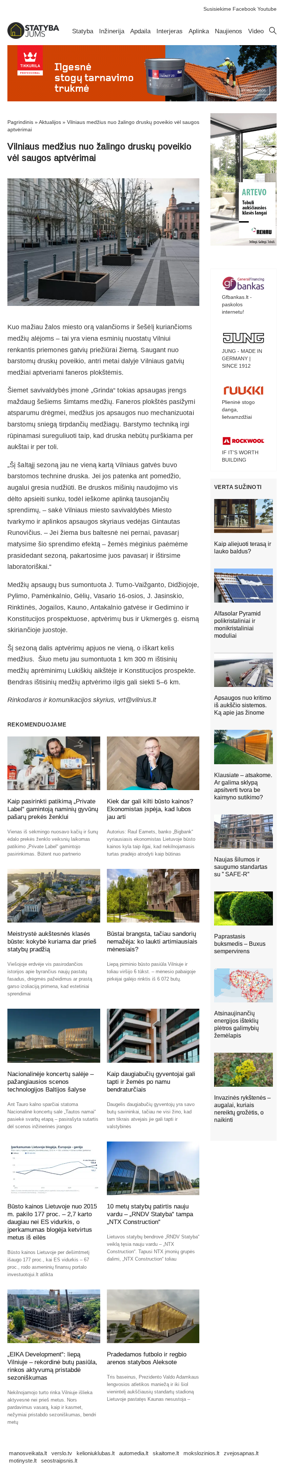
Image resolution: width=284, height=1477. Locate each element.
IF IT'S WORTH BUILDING (240, 456)
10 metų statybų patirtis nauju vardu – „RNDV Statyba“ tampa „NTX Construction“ (150, 1214)
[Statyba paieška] (273, 33)
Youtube (267, 9)
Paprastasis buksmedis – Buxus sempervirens (240, 943)
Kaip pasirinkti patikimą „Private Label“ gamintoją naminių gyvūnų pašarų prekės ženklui (52, 809)
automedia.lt (133, 1453)
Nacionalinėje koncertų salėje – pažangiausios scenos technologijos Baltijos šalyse (50, 1081)
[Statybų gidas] (33, 37)
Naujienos (228, 31)
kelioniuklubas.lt (96, 1453)
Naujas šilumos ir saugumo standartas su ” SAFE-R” (240, 866)
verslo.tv (61, 1453)
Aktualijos (50, 122)
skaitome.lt (166, 1453)
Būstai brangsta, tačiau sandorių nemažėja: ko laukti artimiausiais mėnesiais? (152, 941)
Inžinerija (111, 31)
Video (256, 31)
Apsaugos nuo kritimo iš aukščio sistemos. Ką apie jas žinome (242, 705)
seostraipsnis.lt (59, 1460)
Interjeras (169, 31)
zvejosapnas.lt (241, 1453)
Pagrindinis (20, 122)
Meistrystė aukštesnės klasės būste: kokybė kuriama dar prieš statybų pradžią (52, 941)
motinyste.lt (23, 1460)
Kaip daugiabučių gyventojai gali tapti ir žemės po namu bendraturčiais (151, 1081)
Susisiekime (217, 9)
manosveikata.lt (28, 1453)
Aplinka (199, 31)
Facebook (244, 9)
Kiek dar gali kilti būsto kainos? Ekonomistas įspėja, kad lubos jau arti (150, 809)
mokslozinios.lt (201, 1453)
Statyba (82, 31)
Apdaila (140, 31)
